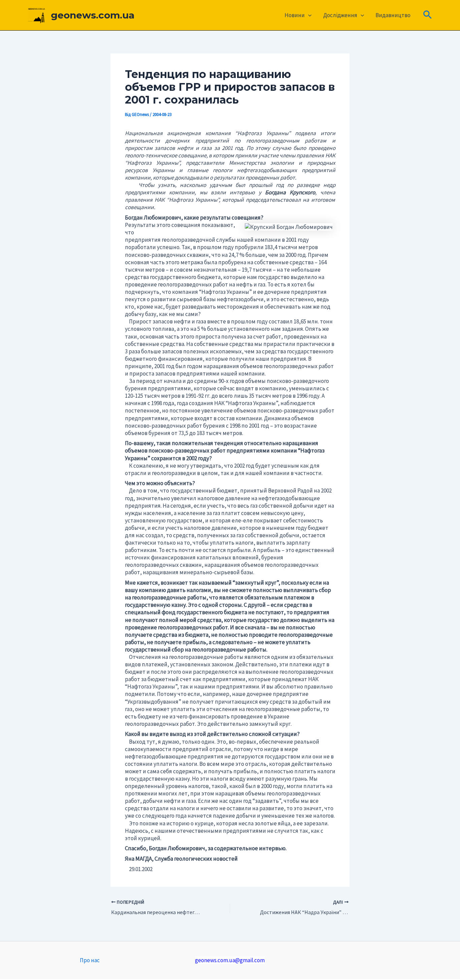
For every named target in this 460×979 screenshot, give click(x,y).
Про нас (90, 960)
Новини (295, 15)
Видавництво (392, 15)
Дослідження (340, 15)
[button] (308, 15)
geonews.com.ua (92, 15)
